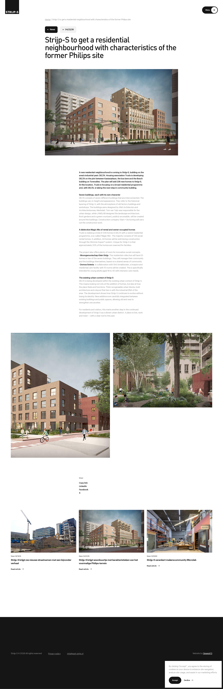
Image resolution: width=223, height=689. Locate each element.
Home (47, 20)
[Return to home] (12, 7)
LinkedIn (83, 486)
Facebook (83, 490)
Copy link (83, 483)
